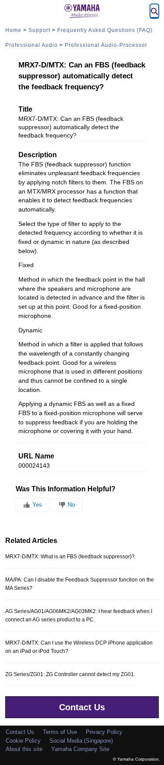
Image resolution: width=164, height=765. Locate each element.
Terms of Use (60, 732)
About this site (24, 749)
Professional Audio (31, 45)
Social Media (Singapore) (81, 740)
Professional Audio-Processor (106, 45)
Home (13, 30)
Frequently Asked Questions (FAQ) (105, 30)
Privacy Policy (104, 732)
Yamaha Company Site (80, 749)
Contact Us (82, 707)
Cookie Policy (23, 740)
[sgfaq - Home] (82, 11)
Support (39, 30)
